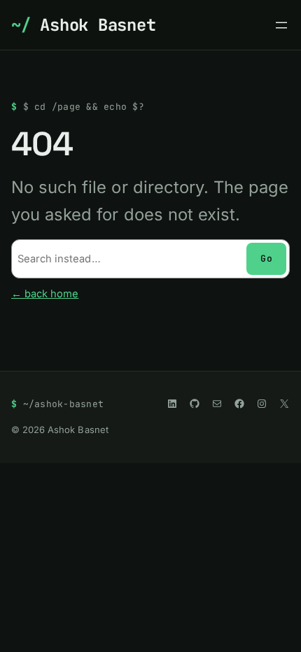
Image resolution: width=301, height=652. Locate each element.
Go (266, 258)
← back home (44, 294)
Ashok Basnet (97, 25)
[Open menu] (281, 25)
